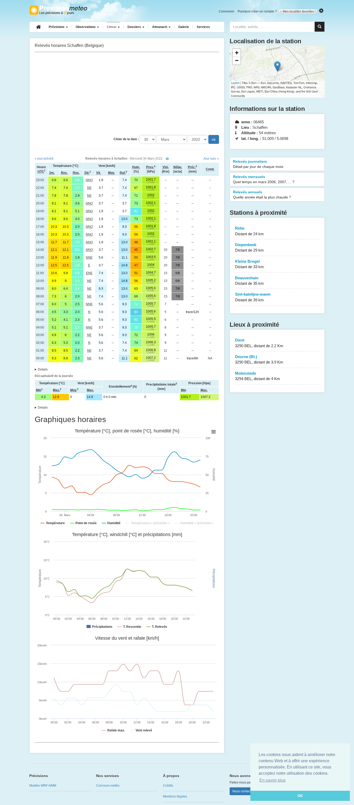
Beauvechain (249, 281)
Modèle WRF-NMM (42, 785)
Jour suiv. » (211, 158)
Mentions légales (175, 796)
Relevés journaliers (258, 164)
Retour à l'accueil (59, 10)
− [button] (236, 60)
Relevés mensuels (263, 179)
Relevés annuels (262, 194)
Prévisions (57, 27)
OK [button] (300, 796)
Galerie (183, 27)
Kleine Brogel (249, 264)
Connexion (226, 11)
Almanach (160, 27)
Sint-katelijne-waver (253, 297)
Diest (259, 343)
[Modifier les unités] (321, 11)
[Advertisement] (127, 93)
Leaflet (235, 83)
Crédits (168, 785)
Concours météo (107, 785)
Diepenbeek (249, 247)
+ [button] (236, 52)
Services (203, 27)
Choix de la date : (126, 139)
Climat (112, 27)
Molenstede (257, 376)
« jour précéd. (44, 158)
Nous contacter (243, 791)
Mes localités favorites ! (299, 11)
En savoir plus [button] (272, 780)
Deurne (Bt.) (259, 359)
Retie (249, 231)
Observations (86, 27)
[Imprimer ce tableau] (167, 158)
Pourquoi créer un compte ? (257, 11)
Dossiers (135, 27)
